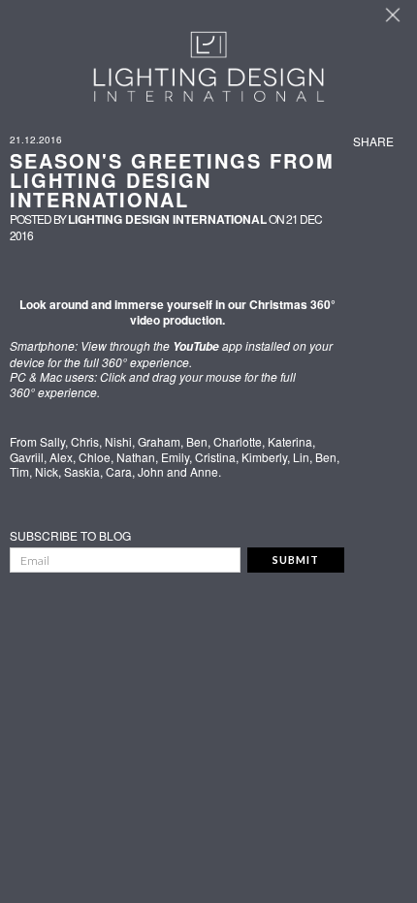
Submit (296, 559)
